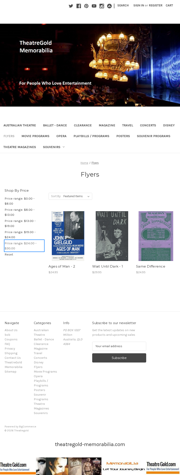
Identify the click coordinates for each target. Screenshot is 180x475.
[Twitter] (71, 6)
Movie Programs (35, 136)
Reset (9, 254)
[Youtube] (94, 6)
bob (7, 335)
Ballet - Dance (55, 125)
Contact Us (13, 358)
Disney (169, 125)
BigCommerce (27, 426)
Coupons (11, 339)
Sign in (138, 5)
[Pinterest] (86, 6)
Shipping (11, 353)
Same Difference (150, 266)
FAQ (7, 344)
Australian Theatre (20, 125)
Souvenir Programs (153, 136)
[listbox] (77, 196)
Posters (123, 136)
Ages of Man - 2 (62, 266)
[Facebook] (78, 6)
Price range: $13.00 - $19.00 (20, 223)
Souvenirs (51, 147)
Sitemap (10, 371)
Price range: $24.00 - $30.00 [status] (20, 245)
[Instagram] (101, 6)
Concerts (148, 125)
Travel (127, 125)
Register (155, 5)
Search (123, 5)
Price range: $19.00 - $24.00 (20, 234)
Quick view (68, 232)
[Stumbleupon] (109, 6)
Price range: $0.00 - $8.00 (19, 200)
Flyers (9, 136)
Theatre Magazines (20, 147)
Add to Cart (68, 240)
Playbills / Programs (91, 136)
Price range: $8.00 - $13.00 (19, 212)
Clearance (83, 125)
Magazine (107, 125)
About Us (11, 330)
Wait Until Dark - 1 (107, 266)
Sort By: (56, 196)
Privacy (10, 348)
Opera (61, 136)
